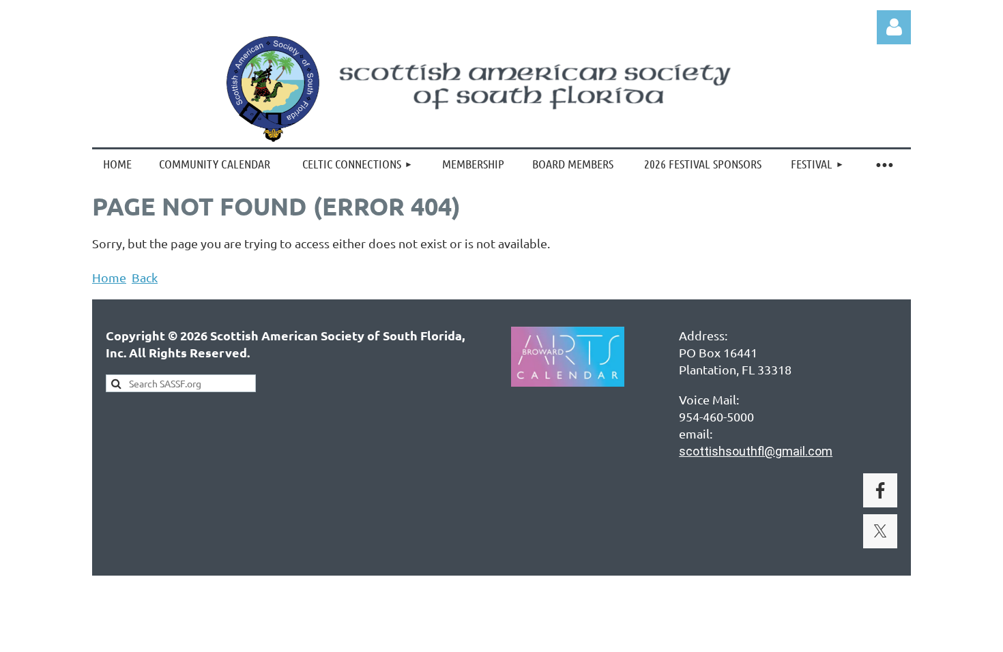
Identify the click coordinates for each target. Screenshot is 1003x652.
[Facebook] (880, 490)
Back (145, 277)
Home (109, 277)
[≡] (883, 163)
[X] (880, 531)
